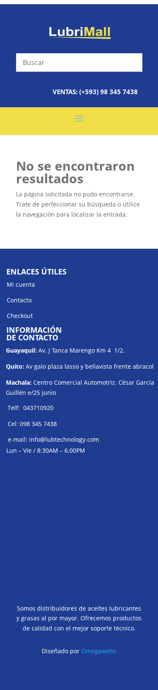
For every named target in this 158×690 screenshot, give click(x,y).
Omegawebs (98, 651)
